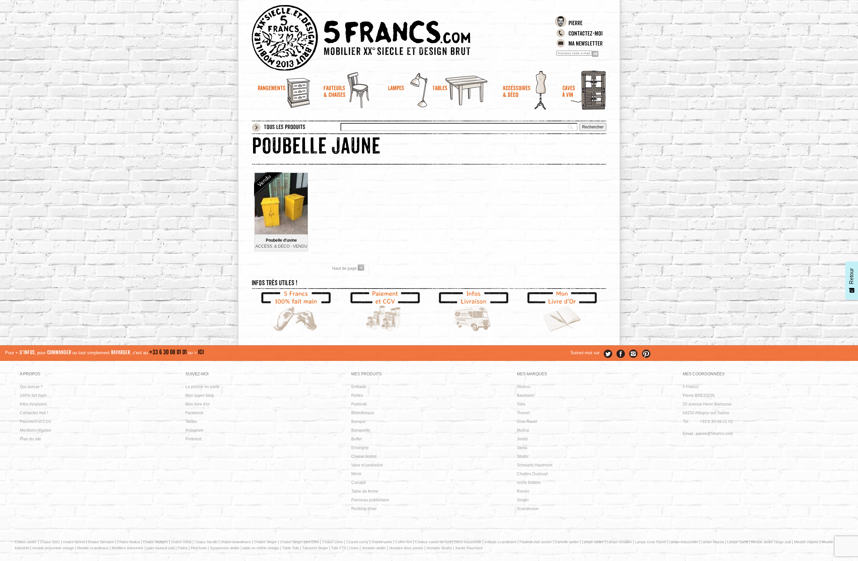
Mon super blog (199, 395)
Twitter (191, 421)
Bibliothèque (362, 413)
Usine (354, 548)
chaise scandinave (236, 542)
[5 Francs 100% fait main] (296, 312)
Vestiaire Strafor (439, 548)
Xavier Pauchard (468, 548)
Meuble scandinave (93, 548)
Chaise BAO (50, 542)
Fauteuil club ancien (535, 542)
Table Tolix (290, 548)
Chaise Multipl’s (155, 542)
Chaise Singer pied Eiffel (299, 542)
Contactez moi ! (34, 413)
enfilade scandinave (500, 542)
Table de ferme (364, 491)
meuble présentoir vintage (53, 548)
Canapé (358, 482)
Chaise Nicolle (206, 542)
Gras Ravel (527, 421)
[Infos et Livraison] (473, 312)
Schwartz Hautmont (534, 465)
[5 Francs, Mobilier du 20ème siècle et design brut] (385, 38)
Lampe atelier (593, 542)
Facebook (194, 413)
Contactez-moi (585, 34)
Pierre (575, 24)
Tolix (521, 404)
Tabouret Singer (315, 548)
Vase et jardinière (367, 465)
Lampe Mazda (712, 542)
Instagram (194, 430)
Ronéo (523, 491)
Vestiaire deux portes (406, 548)
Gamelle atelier (567, 542)
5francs (523, 386)
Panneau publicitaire (370, 500)
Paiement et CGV (35, 421)
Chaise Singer (265, 542)
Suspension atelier (225, 548)
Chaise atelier (26, 542)
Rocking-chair (364, 508)
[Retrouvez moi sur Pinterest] (646, 354)
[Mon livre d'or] (562, 312)
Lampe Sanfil (737, 542)
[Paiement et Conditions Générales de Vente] (385, 312)
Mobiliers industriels (127, 548)
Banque (358, 421)
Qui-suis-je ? (31, 386)
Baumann (526, 395)
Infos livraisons (33, 404)
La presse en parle (202, 386)
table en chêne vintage (261, 548)
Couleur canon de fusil (433, 542)
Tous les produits (284, 128)
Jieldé (522, 439)
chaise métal (181, 542)
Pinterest (193, 439)
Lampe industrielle (683, 542)
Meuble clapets (806, 542)
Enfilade (358, 386)
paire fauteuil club (160, 548)
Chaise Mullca (128, 542)
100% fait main (33, 395)
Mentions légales (35, 430)
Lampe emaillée (619, 542)
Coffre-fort (403, 542)
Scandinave (528, 508)
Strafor (523, 456)
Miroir (356, 474)
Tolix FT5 (338, 548)
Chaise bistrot (363, 456)
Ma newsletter (585, 44)
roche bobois (529, 482)
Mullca (523, 430)
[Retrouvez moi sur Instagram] (633, 354)
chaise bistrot (74, 542)
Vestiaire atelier (374, 548)
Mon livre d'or (197, 404)
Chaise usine (332, 542)
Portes (357, 395)
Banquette (360, 430)
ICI (201, 353)
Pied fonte (199, 548)
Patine (183, 548)
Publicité (359, 404)
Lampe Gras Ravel (650, 542)
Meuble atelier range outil (771, 542)
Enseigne (360, 447)
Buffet (356, 439)
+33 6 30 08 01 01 (168, 353)
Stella (522, 447)
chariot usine (381, 542)
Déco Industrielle (467, 542)
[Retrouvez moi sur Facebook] (620, 354)
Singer (523, 500)
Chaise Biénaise (101, 542)
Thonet (523, 413)
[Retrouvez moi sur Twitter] (608, 354)
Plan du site (30, 439)
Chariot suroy (357, 542)
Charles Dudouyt (532, 474)
